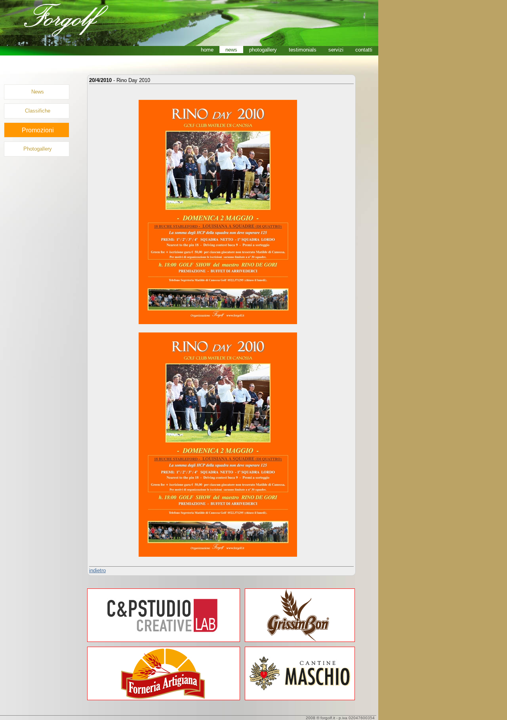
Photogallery (37, 149)
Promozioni (38, 130)
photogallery (263, 50)
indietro (97, 570)
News (37, 92)
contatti (363, 50)
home (207, 50)
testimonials (302, 50)
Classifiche (37, 111)
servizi (335, 50)
